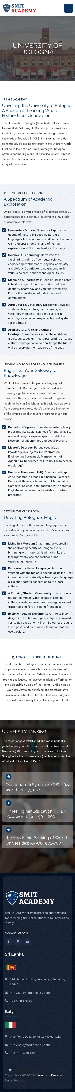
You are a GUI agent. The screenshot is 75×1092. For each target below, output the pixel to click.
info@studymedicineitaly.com (30, 992)
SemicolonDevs (47, 1075)
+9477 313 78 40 (21, 1000)
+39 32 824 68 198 (22, 1053)
